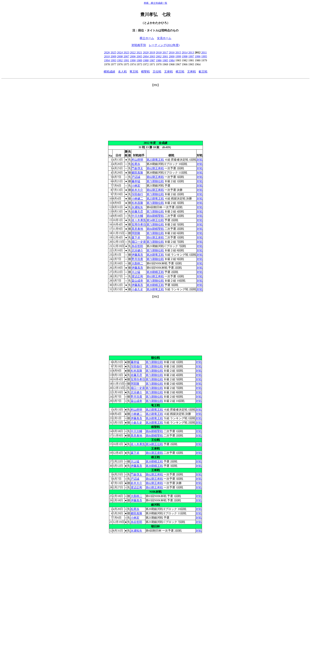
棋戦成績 (109, 71)
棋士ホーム (147, 38)
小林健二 (137, 198)
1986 (159, 60)
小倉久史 (137, 289)
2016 (172, 52)
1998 (185, 56)
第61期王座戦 (155, 237)
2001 (165, 56)
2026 (107, 52)
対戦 (199, 159)
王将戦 (191, 71)
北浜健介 (137, 250)
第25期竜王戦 (155, 159)
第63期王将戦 (155, 276)
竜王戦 (134, 71)
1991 (126, 60)
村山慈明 (137, 159)
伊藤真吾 (137, 254)
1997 (191, 56)
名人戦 (122, 71)
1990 (133, 60)
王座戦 (168, 71)
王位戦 (157, 71)
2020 (146, 52)
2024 (120, 52)
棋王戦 (180, 71)
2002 (159, 56)
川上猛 (136, 272)
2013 (191, 52)
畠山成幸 (137, 280)
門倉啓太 (137, 168)
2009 (113, 56)
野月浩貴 (137, 259)
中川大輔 (137, 215)
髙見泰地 (137, 228)
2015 (178, 52)
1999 (178, 56)
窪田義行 (137, 194)
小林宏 (136, 185)
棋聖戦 (145, 71)
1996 (197, 56)
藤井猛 (136, 181)
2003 (152, 56)
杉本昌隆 (137, 202)
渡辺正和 (137, 276)
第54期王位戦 (155, 220)
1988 (146, 60)
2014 (185, 52)
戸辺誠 (136, 176)
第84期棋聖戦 (155, 215)
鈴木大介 (137, 189)
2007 (126, 56)
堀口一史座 (139, 241)
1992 (120, 60)
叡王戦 (203, 71)
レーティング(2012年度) (164, 45)
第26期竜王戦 (155, 254)
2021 (139, 52)
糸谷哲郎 (137, 246)
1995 (204, 56)
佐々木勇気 (139, 220)
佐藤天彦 (137, 211)
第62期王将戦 (155, 168)
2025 (113, 52)
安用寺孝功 (139, 224)
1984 (172, 60)
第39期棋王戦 (155, 272)
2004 (146, 56)
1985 (165, 60)
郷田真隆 (137, 172)
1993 (113, 60)
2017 (165, 52)
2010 (107, 56)
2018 (159, 52)
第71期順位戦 (155, 181)
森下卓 (136, 237)
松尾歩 (136, 163)
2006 (133, 56)
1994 (107, 60)
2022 (133, 52)
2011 (204, 52)
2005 (139, 56)
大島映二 (137, 263)
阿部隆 (136, 233)
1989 (139, 60)
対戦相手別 (139, 45)
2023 (126, 52)
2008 (120, 56)
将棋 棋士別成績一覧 (155, 3)
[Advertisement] (155, 112)
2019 (152, 52)
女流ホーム (164, 38)
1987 (152, 60)
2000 (172, 56)
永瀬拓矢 (137, 207)
